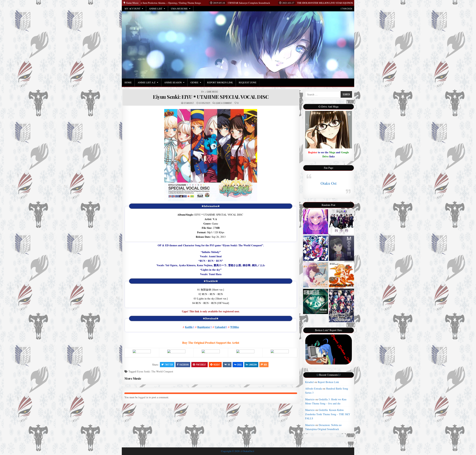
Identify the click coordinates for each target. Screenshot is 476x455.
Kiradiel (309, 382)
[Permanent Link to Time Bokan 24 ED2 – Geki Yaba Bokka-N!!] (315, 248)
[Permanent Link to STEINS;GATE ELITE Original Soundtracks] (315, 301)
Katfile (189, 327)
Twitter (169, 364)
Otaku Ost (329, 183)
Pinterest (201, 364)
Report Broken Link (220, 82)
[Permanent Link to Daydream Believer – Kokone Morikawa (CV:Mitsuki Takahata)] (315, 274)
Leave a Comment (224, 103)
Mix (265, 364)
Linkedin (253, 364)
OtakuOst (189, 103)
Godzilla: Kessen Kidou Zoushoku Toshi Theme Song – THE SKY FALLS (327, 414)
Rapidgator (203, 327)
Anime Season (173, 82)
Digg (239, 364)
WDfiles (234, 327)
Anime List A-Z (146, 82)
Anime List (155, 8)
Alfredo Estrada (313, 388)
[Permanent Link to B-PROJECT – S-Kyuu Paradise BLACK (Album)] (341, 305)
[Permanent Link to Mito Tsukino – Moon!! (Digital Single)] (341, 248)
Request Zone (247, 82)
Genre (194, 82)
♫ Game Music (211, 92)
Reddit (216, 364)
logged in (143, 397)
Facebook (184, 364)
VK (229, 364)
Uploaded (220, 327)
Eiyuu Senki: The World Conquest (155, 371)
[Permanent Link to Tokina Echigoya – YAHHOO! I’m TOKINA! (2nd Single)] (315, 221)
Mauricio (310, 399)
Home (128, 82)
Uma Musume (179, 8)
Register (312, 152)
